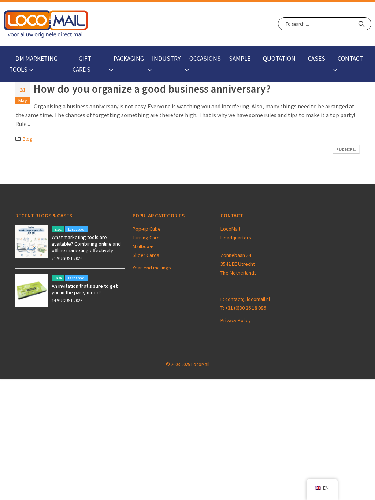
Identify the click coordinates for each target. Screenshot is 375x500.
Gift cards (82, 64)
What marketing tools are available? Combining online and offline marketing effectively (86, 244)
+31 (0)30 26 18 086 (245, 308)
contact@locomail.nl (247, 299)
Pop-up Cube (147, 228)
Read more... (346, 149)
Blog (28, 138)
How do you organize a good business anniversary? (152, 89)
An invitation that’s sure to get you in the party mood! (85, 289)
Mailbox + (143, 246)
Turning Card (146, 237)
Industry (166, 59)
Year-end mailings (152, 267)
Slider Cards (146, 255)
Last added (76, 229)
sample (239, 59)
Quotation (279, 59)
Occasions (205, 59)
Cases (316, 59)
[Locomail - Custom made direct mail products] (46, 24)
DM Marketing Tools (33, 64)
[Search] (361, 24)
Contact (350, 59)
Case (58, 278)
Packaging (129, 59)
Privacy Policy (235, 320)
